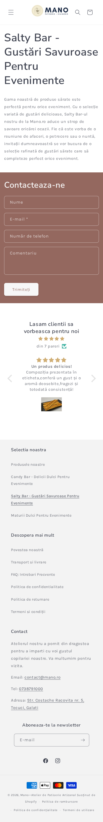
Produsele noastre (28, 464)
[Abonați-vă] (83, 740)
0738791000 (31, 688)
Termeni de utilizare (78, 810)
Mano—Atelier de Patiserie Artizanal (48, 795)
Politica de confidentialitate (37, 586)
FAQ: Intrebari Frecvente (33, 574)
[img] (51, 339)
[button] (11, 12)
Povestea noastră (27, 550)
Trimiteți (21, 289)
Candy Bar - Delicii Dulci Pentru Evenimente (40, 480)
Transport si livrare (28, 562)
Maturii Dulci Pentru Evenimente (41, 515)
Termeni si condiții (28, 611)
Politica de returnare (30, 599)
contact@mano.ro (42, 677)
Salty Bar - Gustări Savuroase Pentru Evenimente (45, 499)
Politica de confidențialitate (36, 810)
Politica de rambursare (60, 801)
